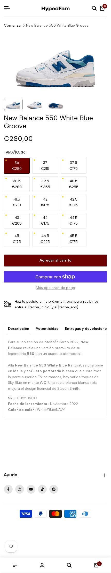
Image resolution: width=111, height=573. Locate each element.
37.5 (73, 166)
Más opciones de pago (55, 288)
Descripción (18, 328)
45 (17, 239)
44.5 (73, 221)
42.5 (73, 202)
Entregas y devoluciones (87, 328)
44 (45, 221)
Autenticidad (47, 328)
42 (45, 202)
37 (45, 166)
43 (17, 221)
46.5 (45, 239)
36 (17, 166)
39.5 (45, 184)
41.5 (17, 202)
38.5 (17, 184)
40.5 (73, 184)
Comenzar (13, 25)
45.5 (73, 239)
